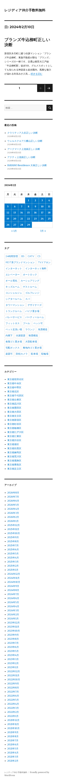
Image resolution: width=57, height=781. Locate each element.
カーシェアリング (30, 280)
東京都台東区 (14, 399)
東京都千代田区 (15, 395)
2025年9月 (13, 537)
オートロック (30, 274)
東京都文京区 (14, 415)
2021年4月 (13, 752)
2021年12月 (13, 720)
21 (21, 218)
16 (35, 212)
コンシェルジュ (14, 292)
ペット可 (38, 323)
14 (21, 212)
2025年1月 (12, 569)
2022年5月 (13, 699)
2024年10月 (13, 581)
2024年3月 (13, 610)
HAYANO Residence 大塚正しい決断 (27, 165)
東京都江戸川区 (15, 432)
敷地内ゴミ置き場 (32, 347)
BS (22, 256)
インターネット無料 (35, 268)
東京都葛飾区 (14, 460)
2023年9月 (13, 634)
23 (35, 218)
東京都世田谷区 (15, 379)
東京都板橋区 (14, 428)
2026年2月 (13, 516)
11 (49, 206)
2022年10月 (13, 679)
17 (42, 212)
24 (42, 218)
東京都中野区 (14, 387)
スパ (27, 299)
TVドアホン (44, 262)
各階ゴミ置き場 (14, 341)
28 (21, 224)
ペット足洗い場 (14, 329)
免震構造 (42, 329)
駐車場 (34, 353)
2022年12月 (13, 671)
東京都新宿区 (14, 419)
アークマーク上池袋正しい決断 (23, 149)
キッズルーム (13, 286)
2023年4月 (13, 655)
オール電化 (11, 280)
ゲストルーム (30, 286)
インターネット (14, 268)
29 (28, 224)
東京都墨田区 (14, 407)
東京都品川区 (14, 403)
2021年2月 (12, 760)
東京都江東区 (14, 436)
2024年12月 (13, 573)
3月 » (43, 230)
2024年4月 (13, 606)
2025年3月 (13, 561)
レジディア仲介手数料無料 (24, 10)
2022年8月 (13, 687)
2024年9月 (13, 586)
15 (28, 212)
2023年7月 (13, 642)
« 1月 (14, 230)
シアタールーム (14, 299)
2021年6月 (13, 744)
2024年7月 (13, 594)
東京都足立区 (14, 468)
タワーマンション (15, 305)
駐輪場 (44, 353)
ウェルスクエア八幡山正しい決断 (24, 140)
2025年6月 (13, 549)
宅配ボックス (13, 347)
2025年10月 (13, 533)
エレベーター (13, 274)
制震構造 (33, 335)
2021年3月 (12, 756)
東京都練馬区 (14, 452)
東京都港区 (13, 444)
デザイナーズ (35, 305)
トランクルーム (14, 311)
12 (8, 212)
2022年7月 (13, 691)
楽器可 (9, 353)
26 (7, 224)
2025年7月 (13, 545)
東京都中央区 (14, 383)
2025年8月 (13, 541)
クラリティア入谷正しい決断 (22, 132)
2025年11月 (13, 529)
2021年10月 (13, 728)
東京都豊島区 (14, 464)
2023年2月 (13, 663)
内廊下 (9, 335)
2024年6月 (13, 598)
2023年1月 (12, 667)
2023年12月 (13, 622)
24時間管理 (12, 256)
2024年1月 (13, 618)
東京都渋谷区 (14, 440)
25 (49, 218)
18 (49, 212)
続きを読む (36, 73)
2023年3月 (13, 659)
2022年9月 (13, 683)
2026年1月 (13, 521)
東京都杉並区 (14, 423)
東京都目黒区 (14, 448)
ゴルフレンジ (32, 292)
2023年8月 (13, 638)
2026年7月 (13, 496)
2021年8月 (13, 736)
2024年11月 (13, 577)
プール (26, 323)
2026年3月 (13, 512)
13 (14, 212)
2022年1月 (13, 716)
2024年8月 (13, 590)
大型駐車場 (31, 341)
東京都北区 (13, 391)
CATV (31, 256)
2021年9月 (13, 732)
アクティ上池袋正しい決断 (21, 157)
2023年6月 (13, 646)
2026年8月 (13, 492)
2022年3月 (13, 707)
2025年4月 (13, 557)
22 (28, 218)
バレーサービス (14, 317)
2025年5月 (13, 553)
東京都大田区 (14, 411)
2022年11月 (13, 675)
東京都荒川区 (14, 456)
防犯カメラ (22, 353)
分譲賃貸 (20, 335)
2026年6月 (13, 500)
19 (8, 218)
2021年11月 (13, 724)
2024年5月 (13, 602)
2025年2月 (13, 565)
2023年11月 (13, 626)
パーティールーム (34, 317)
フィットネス (13, 323)
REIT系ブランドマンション (20, 262)
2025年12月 (13, 525)
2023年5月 (13, 651)
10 (42, 206)
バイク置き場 (32, 311)
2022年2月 (13, 711)
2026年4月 (13, 508)
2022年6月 (13, 695)
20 (14, 218)
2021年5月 (12, 748)
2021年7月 (12, 740)
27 (14, 224)
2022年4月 (13, 703)
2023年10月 (13, 630)
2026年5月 (13, 504)
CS (38, 256)
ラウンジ (30, 329)
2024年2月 (13, 614)
